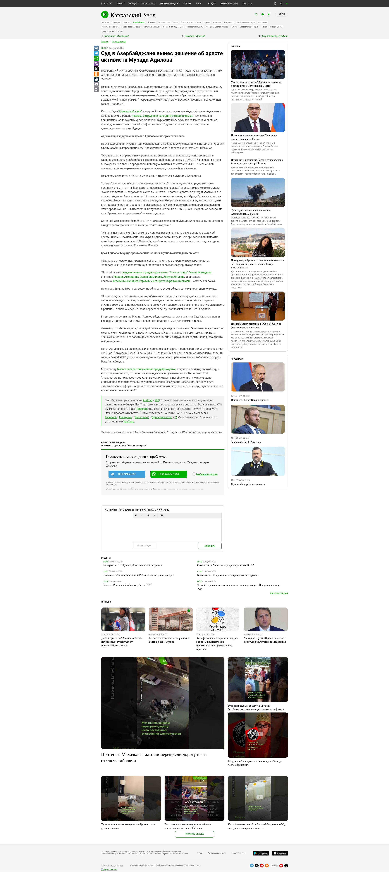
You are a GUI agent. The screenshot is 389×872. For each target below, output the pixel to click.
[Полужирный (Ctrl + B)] (136, 515)
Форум (187, 3)
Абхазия (105, 22)
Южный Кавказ (108, 31)
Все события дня (279, 593)
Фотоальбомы (229, 3)
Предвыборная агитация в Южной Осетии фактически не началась (256, 325)
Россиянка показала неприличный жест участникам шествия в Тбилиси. (188, 826)
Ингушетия (229, 22)
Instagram (125, 417)
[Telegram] (96, 53)
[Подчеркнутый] (148, 515)
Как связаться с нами (217, 853)
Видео (212, 3)
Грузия (207, 22)
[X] (96, 69)
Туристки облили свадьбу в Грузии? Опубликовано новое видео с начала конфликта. (256, 707)
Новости (106, 3)
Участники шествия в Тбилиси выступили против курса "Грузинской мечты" (256, 83)
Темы (119, 3)
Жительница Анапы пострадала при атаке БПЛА (226, 565)
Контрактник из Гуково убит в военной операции (132, 565)
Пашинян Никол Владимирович (250, 400)
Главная (104, 42)
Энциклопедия (169, 3)
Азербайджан (138, 22)
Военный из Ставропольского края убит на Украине (227, 575)
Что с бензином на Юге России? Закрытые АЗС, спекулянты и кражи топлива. (256, 826)
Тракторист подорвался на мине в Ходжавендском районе (251, 211)
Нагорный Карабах (152, 27)
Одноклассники (162, 417)
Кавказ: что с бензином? (116, 36)
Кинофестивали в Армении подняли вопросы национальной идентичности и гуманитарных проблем (217, 643)
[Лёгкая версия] (275, 3)
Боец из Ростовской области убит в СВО (127, 585)
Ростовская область (194, 27)
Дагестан (217, 22)
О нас (199, 853)
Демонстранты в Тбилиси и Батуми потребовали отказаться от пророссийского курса (122, 641)
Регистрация (144, 545)
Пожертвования (239, 853)
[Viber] (96, 63)
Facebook (111, 417)
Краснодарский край (131, 27)
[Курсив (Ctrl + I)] (142, 515)
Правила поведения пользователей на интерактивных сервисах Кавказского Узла (165, 865)
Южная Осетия (276, 27)
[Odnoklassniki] (96, 74)
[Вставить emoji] (162, 515)
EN (287, 4)
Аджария (116, 22)
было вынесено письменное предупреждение (146, 369)
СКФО (234, 27)
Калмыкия (262, 22)
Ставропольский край (249, 27)
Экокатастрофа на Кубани (274, 36)
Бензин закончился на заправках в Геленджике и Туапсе (169, 639)
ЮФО (120, 31)
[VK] (96, 48)
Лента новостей (119, 42)
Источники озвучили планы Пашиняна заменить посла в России (254, 137)
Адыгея (127, 22)
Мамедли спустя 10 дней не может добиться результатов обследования (265, 639)
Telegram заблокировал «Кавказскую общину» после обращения (255, 762)
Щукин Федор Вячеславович (248, 484)
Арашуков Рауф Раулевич (246, 442)
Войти (282, 14)
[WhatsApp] (96, 58)
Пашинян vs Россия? (194, 36)
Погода (247, 3)
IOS (157, 400)
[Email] (96, 84)
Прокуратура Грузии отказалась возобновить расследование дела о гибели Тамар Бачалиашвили (257, 263)
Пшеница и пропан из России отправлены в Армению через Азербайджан (257, 161)
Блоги (199, 3)
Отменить (209, 546)
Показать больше (194, 834)
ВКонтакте (142, 417)
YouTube (128, 421)
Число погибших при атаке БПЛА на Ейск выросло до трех (138, 575)
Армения (151, 22)
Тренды (132, 3)
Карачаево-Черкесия (111, 27)
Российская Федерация (173, 27)
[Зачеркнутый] (154, 515)
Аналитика (148, 3)
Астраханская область (168, 22)
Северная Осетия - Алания (217, 27)
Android (147, 400)
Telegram (142, 408)
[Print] (96, 89)
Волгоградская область (191, 22)
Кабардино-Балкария (246, 22)
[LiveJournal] (96, 79)
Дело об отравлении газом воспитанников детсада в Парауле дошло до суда (238, 586)
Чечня (264, 27)
